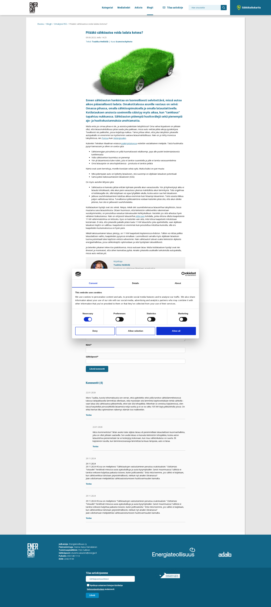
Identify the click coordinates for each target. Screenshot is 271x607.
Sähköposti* (92, 356)
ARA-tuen (140, 216)
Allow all (176, 331)
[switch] (120, 319)
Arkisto (138, 7)
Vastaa (89, 415)
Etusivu (40, 24)
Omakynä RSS (60, 24)
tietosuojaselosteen (95, 589)
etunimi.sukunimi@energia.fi (84, 553)
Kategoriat (107, 7)
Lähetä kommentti (97, 369)
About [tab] (178, 283)
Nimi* (89, 344)
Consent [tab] (93, 283)
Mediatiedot (123, 7)
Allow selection (135, 331)
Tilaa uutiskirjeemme (97, 572)
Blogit (150, 7)
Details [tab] (135, 283)
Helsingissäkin (119, 138)
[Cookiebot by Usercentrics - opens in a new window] (183, 274)
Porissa (105, 138)
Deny (95, 331)
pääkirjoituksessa (129, 143)
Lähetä (92, 595)
